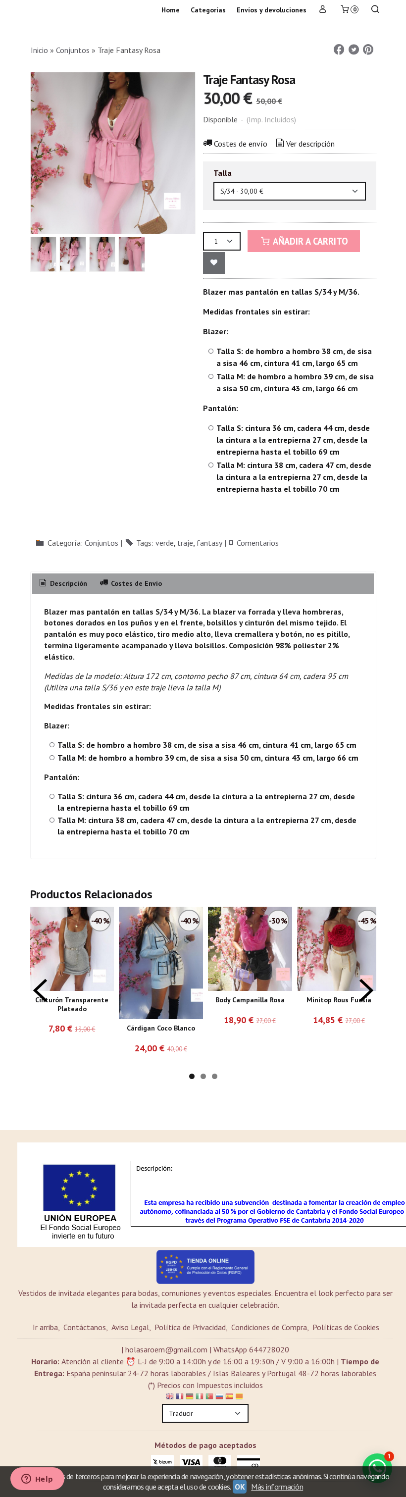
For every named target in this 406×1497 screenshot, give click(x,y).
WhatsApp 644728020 (251, 1349)
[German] (190, 1398)
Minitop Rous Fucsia (338, 999)
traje (185, 543)
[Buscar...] (375, 10)
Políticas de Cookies (345, 1327)
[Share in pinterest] (368, 49)
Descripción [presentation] (67, 583)
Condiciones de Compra (269, 1327)
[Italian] (199, 1398)
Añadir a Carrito (309, 241)
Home (170, 9)
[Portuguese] (209, 1398)
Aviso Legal (130, 1327)
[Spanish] (229, 1398)
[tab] (63, 583)
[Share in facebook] (339, 49)
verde (164, 543)
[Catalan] (240, 1398)
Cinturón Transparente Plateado (71, 1004)
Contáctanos (84, 1327)
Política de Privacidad (190, 1327)
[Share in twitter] (353, 49)
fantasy (209, 543)
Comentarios (258, 543)
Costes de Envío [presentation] (135, 583)
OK (240, 1487)
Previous (40, 990)
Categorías (208, 9)
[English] (170, 1398)
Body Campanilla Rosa (250, 999)
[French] (180, 1398)
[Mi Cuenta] (322, 10)
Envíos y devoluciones (271, 9)
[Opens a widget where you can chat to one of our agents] (37, 1479)
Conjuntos (101, 543)
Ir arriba (45, 1327)
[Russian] (219, 1398)
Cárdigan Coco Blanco (161, 1028)
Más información (277, 1487)
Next (366, 990)
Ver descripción (310, 144)
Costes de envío (240, 144)
